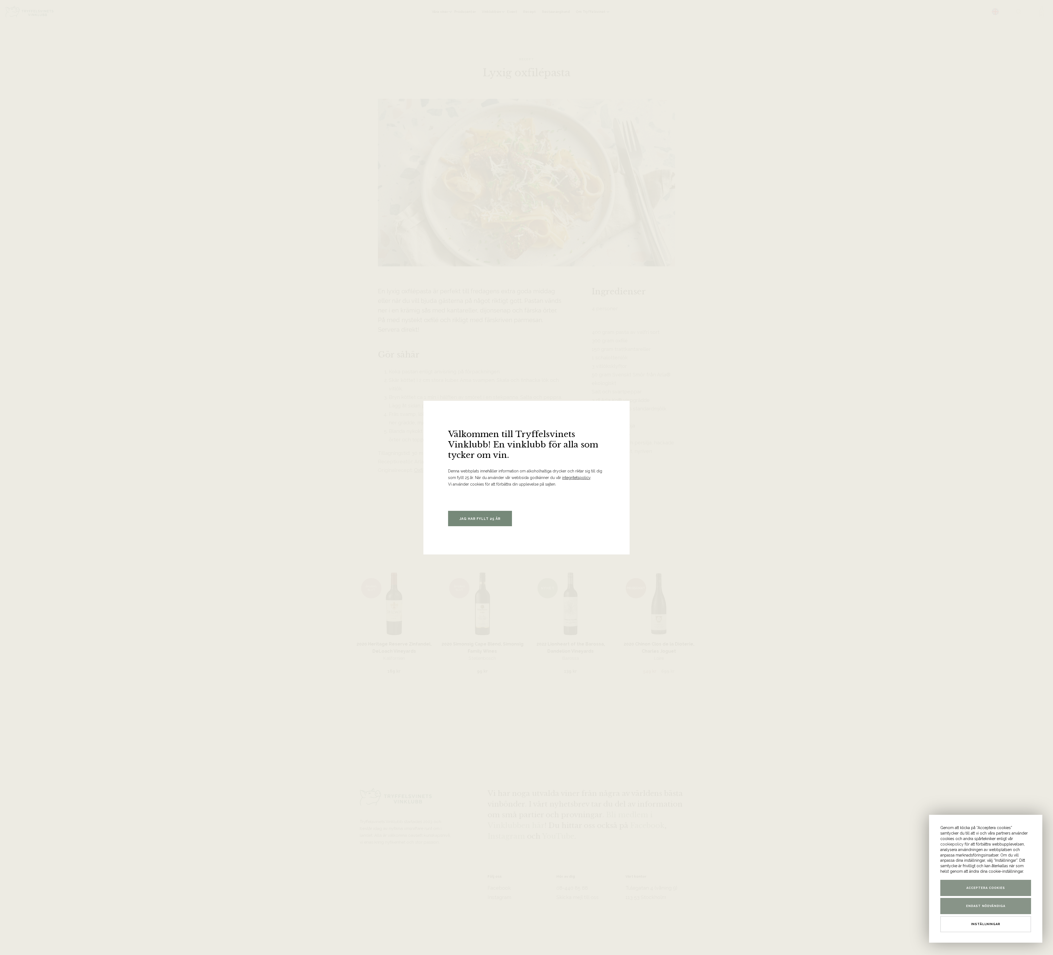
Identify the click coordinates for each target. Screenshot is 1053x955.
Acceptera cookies (985, 888)
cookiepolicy (952, 844)
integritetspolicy (576, 477)
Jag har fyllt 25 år (480, 519)
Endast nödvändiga (986, 906)
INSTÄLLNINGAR (986, 924)
